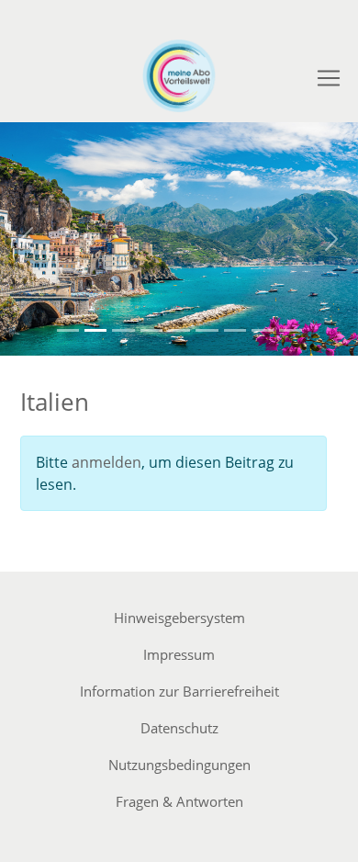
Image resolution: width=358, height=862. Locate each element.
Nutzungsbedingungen (179, 764)
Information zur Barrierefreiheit (179, 691)
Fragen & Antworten (179, 801)
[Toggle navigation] (328, 78)
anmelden (106, 462)
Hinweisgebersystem (179, 617)
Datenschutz (179, 728)
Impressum (179, 654)
